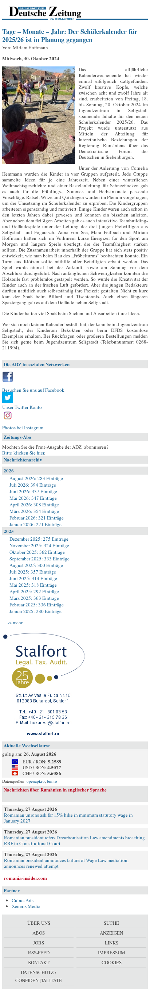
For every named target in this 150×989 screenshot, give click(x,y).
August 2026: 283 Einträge (36, 478)
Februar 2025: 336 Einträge (36, 604)
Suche (111, 923)
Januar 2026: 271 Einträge (35, 524)
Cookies (112, 962)
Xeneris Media (26, 906)
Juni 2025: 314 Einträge (33, 578)
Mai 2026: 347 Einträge (33, 498)
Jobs (38, 942)
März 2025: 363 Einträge (34, 598)
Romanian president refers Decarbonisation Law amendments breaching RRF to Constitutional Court (74, 840)
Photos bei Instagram (22, 427)
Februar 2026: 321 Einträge (36, 518)
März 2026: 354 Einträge (34, 511)
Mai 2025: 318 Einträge (33, 585)
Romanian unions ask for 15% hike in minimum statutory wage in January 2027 (68, 818)
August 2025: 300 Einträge (36, 565)
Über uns (38, 923)
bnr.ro (52, 781)
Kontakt (39, 962)
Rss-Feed (39, 952)
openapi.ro (36, 781)
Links (111, 942)
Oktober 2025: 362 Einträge (37, 552)
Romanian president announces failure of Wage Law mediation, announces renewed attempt (66, 863)
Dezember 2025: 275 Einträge (38, 539)
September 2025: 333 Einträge (39, 558)
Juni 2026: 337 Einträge (33, 491)
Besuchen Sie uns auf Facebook (33, 390)
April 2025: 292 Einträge (34, 591)
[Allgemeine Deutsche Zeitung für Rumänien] (52, 13)
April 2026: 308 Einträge (34, 504)
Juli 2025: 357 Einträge (32, 572)
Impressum (111, 952)
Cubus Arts (22, 900)
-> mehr (15, 622)
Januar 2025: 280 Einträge (35, 611)
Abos (38, 932)
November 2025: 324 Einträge (39, 545)
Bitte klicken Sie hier (23, 452)
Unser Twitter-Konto (22, 407)
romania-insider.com (25, 877)
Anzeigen (111, 932)
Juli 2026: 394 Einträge (32, 485)
